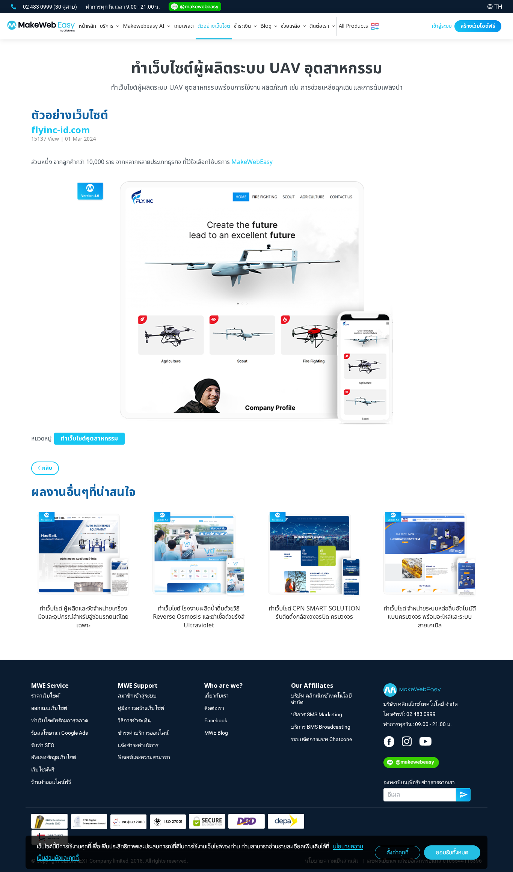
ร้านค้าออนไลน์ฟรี (51, 782)
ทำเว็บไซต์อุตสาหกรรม (89, 438)
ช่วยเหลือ (292, 26)
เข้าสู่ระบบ (442, 26)
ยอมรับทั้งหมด (452, 852)
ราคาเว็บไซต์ (45, 696)
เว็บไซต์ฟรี (42, 770)
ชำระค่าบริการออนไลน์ (143, 733)
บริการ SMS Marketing (316, 714)
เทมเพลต (184, 26)
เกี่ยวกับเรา (216, 696)
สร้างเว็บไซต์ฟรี (477, 26)
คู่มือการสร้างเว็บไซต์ (141, 708)
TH (498, 6)
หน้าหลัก (87, 26)
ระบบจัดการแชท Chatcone (321, 739)
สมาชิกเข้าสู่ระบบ (137, 696)
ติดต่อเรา (320, 26)
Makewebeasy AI (145, 26)
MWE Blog (216, 733)
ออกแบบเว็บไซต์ (49, 708)
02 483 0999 (38, 7)
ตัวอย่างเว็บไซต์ (214, 26)
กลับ (46, 468)
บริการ (108, 26)
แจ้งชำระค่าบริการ (138, 745)
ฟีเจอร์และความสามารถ (144, 757)
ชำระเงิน (244, 26)
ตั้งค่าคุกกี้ (397, 852)
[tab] (109, 26)
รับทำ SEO (42, 745)
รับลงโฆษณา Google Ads (59, 733)
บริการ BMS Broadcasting (320, 727)
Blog (267, 26)
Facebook (215, 720)
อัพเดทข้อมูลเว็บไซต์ (53, 757)
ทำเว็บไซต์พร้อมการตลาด (59, 720)
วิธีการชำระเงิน (134, 720)
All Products (355, 26)
